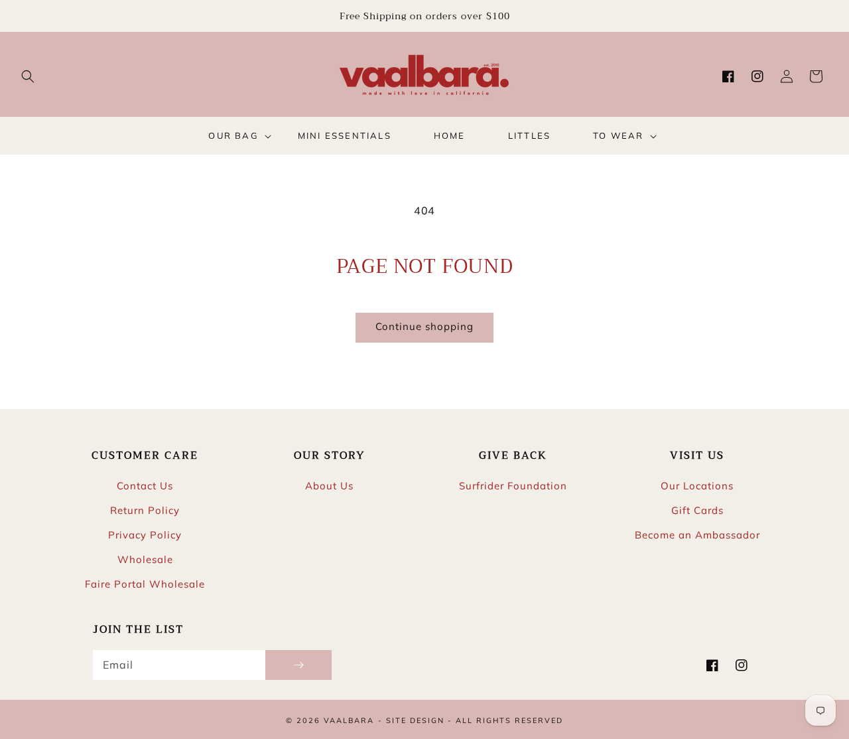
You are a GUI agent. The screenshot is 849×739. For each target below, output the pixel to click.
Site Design (415, 720)
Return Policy (145, 510)
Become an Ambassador (697, 535)
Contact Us (145, 485)
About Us (329, 485)
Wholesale (145, 559)
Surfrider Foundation (513, 485)
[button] (27, 76)
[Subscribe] (298, 665)
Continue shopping (424, 326)
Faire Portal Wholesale (145, 584)
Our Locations (697, 485)
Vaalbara (349, 720)
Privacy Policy (145, 535)
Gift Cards (697, 510)
